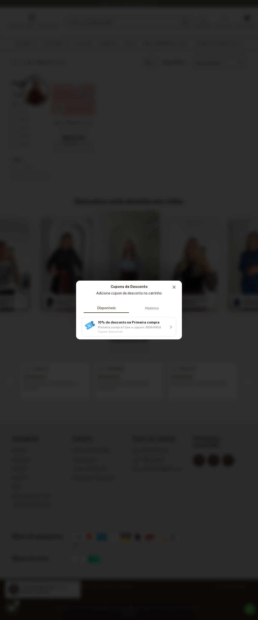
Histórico (152, 308)
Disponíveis (106, 308)
